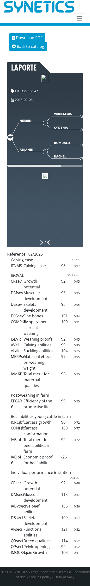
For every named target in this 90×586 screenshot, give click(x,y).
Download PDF (28, 37)
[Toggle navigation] (79, 18)
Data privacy (64, 577)
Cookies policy (40, 577)
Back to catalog (30, 46)
